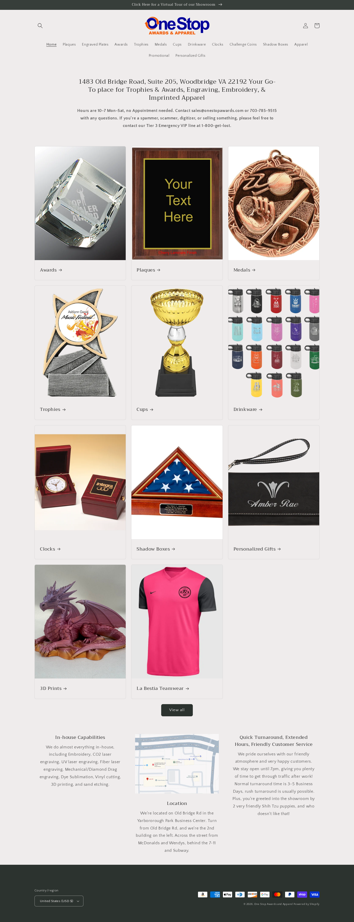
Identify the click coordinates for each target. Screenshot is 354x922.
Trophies (50, 409)
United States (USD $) (56, 901)
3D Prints (50, 688)
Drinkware (245, 409)
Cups (142, 409)
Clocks (47, 549)
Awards (48, 270)
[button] (40, 25)
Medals (241, 270)
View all (177, 710)
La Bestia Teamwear (160, 688)
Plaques (146, 270)
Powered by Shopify (307, 904)
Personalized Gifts (254, 549)
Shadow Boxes (153, 549)
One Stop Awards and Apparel (273, 904)
